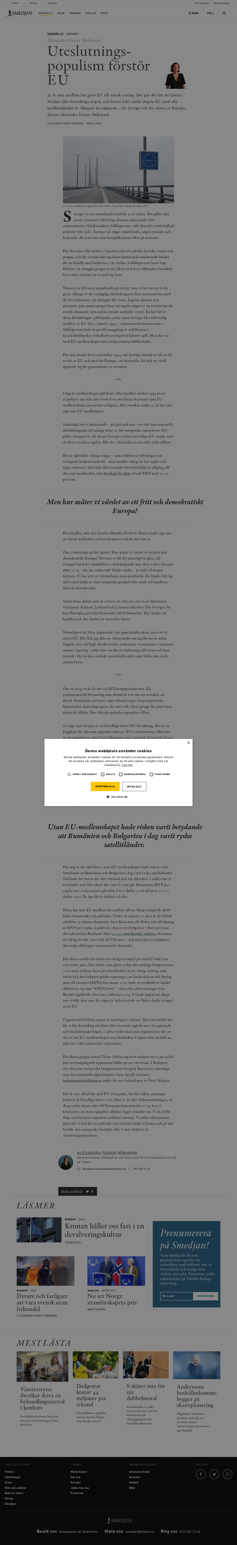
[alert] (118, 772)
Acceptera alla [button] (105, 786)
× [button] (188, 742)
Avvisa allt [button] (134, 787)
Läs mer (127, 765)
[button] (118, 797)
